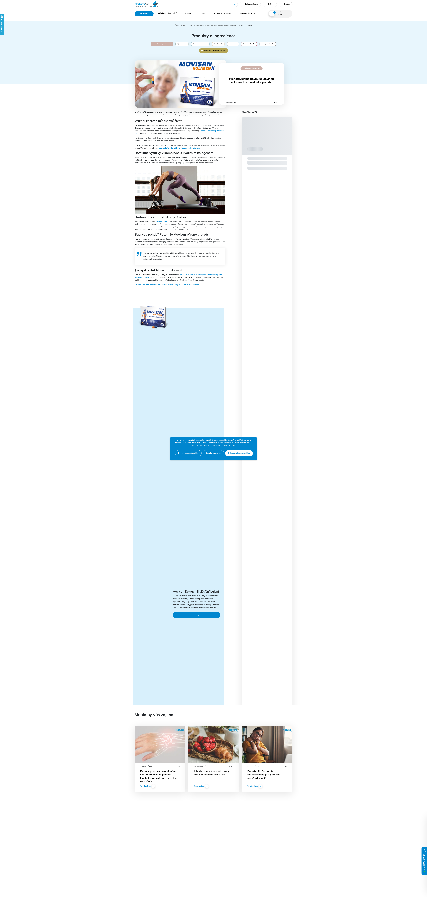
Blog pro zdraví (222, 14)
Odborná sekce (247, 14)
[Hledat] (235, 4)
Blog (183, 26)
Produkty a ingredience (195, 26)
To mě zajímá (196, 615)
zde (233, 446)
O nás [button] (202, 14)
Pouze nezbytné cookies (188, 453)
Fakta (188, 14)
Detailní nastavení (213, 453)
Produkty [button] (143, 14)
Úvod (176, 26)
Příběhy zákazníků (167, 14)
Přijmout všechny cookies (239, 453)
